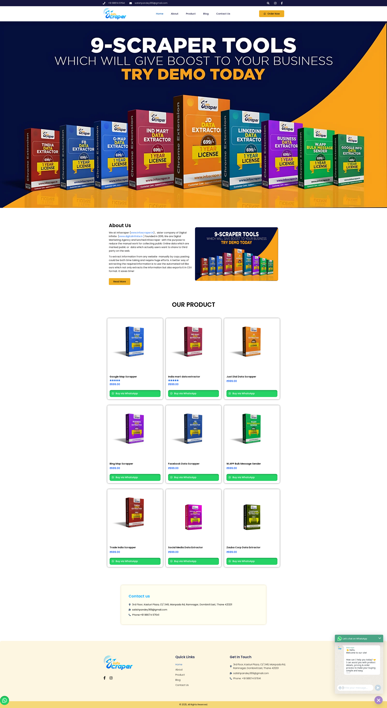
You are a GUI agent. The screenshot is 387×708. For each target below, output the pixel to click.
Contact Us (223, 13)
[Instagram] (111, 678)
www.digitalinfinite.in (131, 236)
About (174, 13)
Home (159, 13)
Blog (206, 13)
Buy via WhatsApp (126, 393)
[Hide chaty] (378, 700)
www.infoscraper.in (142, 232)
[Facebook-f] (104, 678)
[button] (268, 3)
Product (191, 13)
